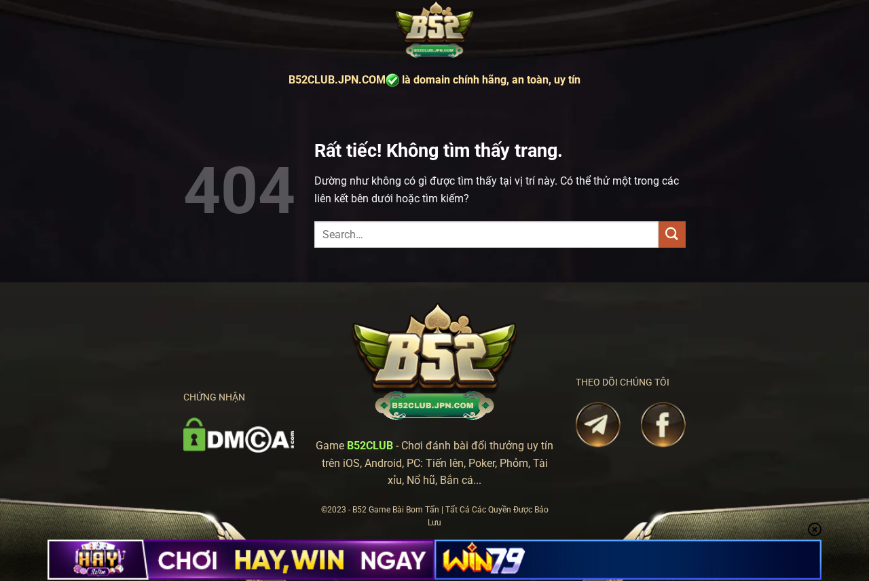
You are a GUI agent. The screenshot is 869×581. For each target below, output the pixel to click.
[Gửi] (672, 234)
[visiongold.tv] (434, 30)
